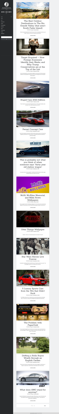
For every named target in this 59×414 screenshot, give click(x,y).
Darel (32, 29)
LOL (1, 20)
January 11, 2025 (36, 101)
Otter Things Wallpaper (32, 219)
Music (2, 23)
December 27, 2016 (36, 260)
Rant (2, 28)
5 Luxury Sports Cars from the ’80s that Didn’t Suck (32, 278)
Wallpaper (2, 33)
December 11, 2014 (36, 295)
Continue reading (32, 35)
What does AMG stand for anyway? (32, 379)
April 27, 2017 (36, 201)
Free (2, 18)
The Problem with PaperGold (32, 312)
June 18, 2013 (36, 393)
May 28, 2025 (36, 29)
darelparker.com (6, 8)
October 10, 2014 (36, 326)
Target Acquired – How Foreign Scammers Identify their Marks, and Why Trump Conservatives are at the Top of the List (32, 47)
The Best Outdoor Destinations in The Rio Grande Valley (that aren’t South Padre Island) (32, 10)
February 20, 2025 (36, 71)
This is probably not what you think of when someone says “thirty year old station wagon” (32, 149)
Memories (2, 21)
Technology (3, 30)
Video (2, 31)
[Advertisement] (8, 48)
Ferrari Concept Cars (32, 119)
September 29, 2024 (36, 131)
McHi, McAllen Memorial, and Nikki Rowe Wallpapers (32, 185)
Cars (2, 16)
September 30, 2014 (36, 362)
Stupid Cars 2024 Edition (32, 89)
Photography (3, 25)
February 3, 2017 (36, 231)
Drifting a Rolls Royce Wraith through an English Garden (32, 345)
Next (45, 405)
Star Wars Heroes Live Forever (32, 246)
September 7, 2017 (36, 168)
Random (2, 26)
